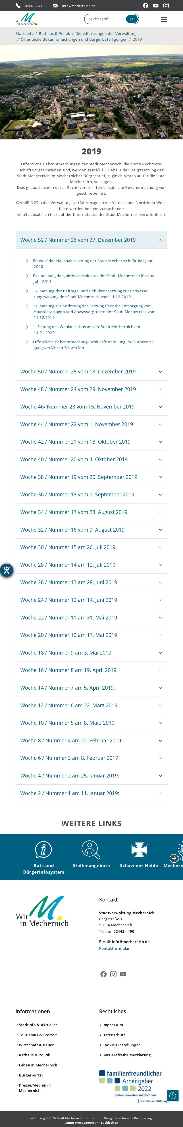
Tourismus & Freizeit (38, 1034)
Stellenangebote (91, 865)
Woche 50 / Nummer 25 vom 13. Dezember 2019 (78, 371)
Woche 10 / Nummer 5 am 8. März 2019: (68, 722)
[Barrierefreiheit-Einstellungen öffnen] (6, 570)
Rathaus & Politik (34, 1055)
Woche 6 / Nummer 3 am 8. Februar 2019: (70, 757)
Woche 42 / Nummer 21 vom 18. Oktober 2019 (75, 441)
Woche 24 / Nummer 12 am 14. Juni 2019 (68, 599)
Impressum (112, 1024)
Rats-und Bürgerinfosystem (43, 868)
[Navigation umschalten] (164, 19)
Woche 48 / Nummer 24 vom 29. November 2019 (78, 389)
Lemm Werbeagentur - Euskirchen (91, 1123)
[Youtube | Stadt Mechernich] (156, 5)
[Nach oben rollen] (173, 1109)
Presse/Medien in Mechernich (35, 1088)
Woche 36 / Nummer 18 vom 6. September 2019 (77, 494)
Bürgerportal (31, 1075)
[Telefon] (18, 5)
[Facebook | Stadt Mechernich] (146, 5)
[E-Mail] (55, 5)
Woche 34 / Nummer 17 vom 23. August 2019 (73, 512)
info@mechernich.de (79, 6)
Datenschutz (113, 1034)
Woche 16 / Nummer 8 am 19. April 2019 (68, 670)
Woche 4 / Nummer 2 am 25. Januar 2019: (69, 775)
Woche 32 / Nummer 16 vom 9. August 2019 (72, 529)
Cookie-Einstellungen (121, 1045)
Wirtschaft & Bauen (37, 1045)
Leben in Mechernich (38, 1065)
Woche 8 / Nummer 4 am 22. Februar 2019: (71, 740)
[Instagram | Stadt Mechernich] (167, 5)
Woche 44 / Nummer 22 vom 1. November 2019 (76, 424)
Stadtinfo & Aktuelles (38, 1024)
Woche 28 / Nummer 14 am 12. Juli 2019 (67, 564)
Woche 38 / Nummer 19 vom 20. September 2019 (78, 476)
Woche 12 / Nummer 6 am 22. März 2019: (69, 705)
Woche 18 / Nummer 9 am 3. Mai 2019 (65, 652)
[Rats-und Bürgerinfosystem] (44, 850)
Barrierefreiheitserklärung (126, 1055)
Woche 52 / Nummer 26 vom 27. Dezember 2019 (78, 239)
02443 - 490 (34, 6)
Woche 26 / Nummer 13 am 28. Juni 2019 (68, 582)
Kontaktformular (114, 948)
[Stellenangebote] (91, 850)
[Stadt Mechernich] (35, 19)
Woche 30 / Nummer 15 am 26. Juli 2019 (67, 547)
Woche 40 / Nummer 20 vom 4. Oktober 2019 (74, 459)
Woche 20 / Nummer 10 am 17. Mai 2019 (68, 634)
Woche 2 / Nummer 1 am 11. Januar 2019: (69, 793)
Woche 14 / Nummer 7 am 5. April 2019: (67, 687)
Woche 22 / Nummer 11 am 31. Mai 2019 (68, 617)
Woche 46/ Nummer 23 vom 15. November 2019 (77, 406)
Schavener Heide (139, 865)
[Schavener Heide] (139, 850)
